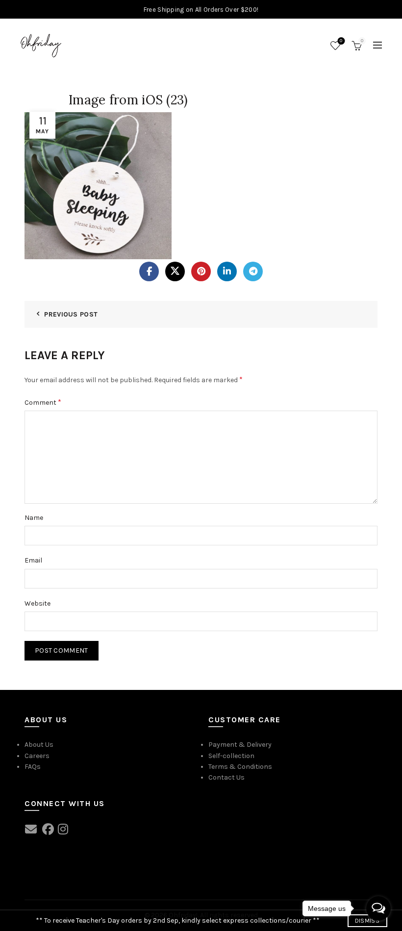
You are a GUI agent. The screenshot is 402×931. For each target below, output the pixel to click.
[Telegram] (253, 271)
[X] (175, 271)
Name (34, 518)
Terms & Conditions (240, 766)
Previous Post (71, 314)
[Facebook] (149, 271)
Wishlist (341, 41)
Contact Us (226, 777)
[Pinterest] (201, 271)
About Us (39, 744)
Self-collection (231, 756)
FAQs (33, 766)
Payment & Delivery (240, 744)
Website (37, 603)
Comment (43, 402)
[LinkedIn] (227, 271)
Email (33, 560)
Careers (37, 756)
